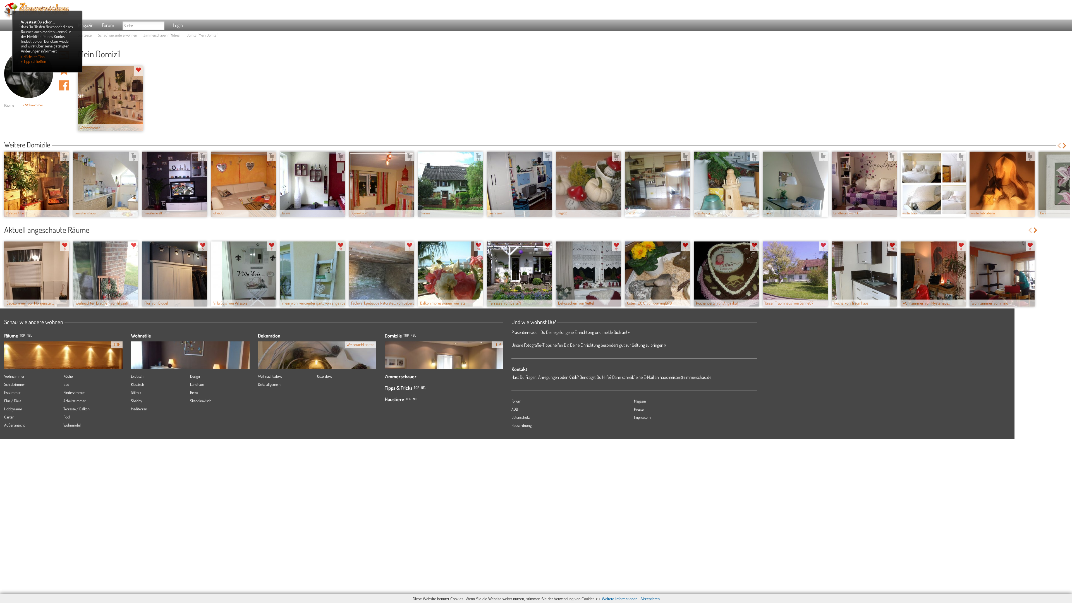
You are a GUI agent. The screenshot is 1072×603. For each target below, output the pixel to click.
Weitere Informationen (619, 599)
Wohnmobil (72, 425)
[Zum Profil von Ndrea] (28, 73)
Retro (194, 392)
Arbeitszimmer (74, 400)
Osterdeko (324, 376)
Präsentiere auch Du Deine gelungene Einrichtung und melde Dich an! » (570, 332)
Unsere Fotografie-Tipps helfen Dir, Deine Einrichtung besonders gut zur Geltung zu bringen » (588, 345)
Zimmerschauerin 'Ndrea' (161, 35)
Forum (108, 25)
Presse (638, 409)
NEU (29, 335)
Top (406, 335)
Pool (66, 417)
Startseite (85, 35)
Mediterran (139, 408)
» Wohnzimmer (33, 105)
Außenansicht (14, 425)
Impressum (642, 417)
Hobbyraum (13, 408)
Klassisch (137, 384)
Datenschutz (520, 417)
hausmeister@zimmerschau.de (685, 377)
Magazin (86, 25)
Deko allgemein (269, 384)
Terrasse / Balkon (76, 408)
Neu (413, 335)
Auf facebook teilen (64, 85)
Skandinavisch (200, 400)
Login (178, 25)
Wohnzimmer (14, 376)
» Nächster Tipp (33, 56)
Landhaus (197, 384)
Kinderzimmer (74, 392)
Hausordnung (521, 425)
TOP (22, 335)
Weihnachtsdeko (270, 376)
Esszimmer (12, 392)
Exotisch (137, 376)
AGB (514, 409)
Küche (68, 376)
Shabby (136, 400)
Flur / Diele (12, 400)
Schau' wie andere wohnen (117, 35)
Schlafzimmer (14, 384)
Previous (1059, 145)
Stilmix (136, 392)
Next (1065, 145)
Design (195, 376)
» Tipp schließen (33, 61)
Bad (66, 384)
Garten (9, 417)
